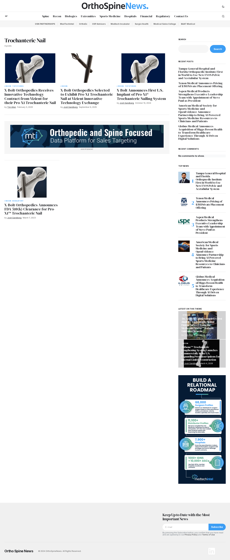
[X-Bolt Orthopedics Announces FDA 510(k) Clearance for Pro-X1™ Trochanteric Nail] (31, 182)
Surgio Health (141, 24)
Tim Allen (188, 335)
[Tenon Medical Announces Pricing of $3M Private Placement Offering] (184, 202)
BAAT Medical (188, 24)
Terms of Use (208, 534)
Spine (185, 315)
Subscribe (217, 527)
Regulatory (17, 201)
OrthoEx (83, 24)
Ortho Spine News (18, 551)
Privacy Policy (191, 534)
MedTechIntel (67, 24)
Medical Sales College (164, 24)
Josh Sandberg (191, 363)
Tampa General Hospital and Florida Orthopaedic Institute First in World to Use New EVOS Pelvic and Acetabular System (200, 73)
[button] (223, 6)
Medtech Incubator (120, 24)
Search (182, 39)
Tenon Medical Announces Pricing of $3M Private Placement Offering (200, 85)
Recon (8, 86)
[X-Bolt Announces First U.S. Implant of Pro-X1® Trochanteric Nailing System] (143, 68)
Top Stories (18, 86)
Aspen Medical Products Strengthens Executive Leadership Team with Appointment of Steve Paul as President (200, 96)
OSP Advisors (99, 24)
